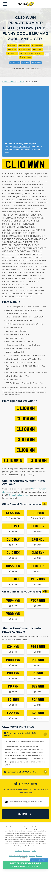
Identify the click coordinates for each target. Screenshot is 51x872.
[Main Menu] (5, 4)
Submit (22, 814)
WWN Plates (26, 57)
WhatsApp (37, 63)
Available (13, 45)
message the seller (21, 146)
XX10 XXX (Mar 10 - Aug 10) (32, 53)
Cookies (39, 856)
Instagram (26, 851)
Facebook (15, 63)
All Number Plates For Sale (18, 856)
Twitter (26, 63)
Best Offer (25, 45)
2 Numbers (13, 53)
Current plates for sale (19, 495)
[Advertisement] (25, 115)
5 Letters (38, 49)
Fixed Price (37, 45)
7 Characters (25, 49)
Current (13, 49)
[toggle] (45, 734)
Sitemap (32, 856)
